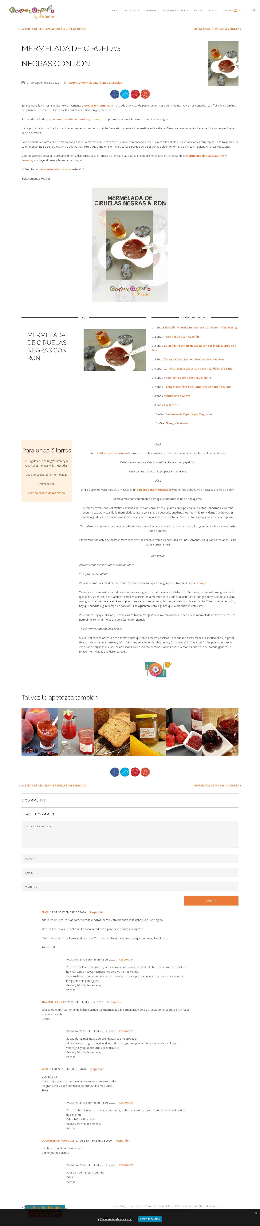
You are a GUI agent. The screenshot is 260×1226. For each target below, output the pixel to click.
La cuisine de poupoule (57, 1140)
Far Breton (171, 405)
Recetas (130, 10)
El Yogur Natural (177, 423)
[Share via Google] (145, 93)
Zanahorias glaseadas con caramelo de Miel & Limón (199, 368)
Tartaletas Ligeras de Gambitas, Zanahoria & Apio (197, 387)
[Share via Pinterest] (135, 93)
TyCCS (213, 10)
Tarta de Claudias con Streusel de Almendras (194, 359)
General (74, 82)
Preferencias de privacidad (116, 1219)
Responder (97, 912)
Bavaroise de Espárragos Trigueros (189, 414)
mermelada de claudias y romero (79, 119)
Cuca (45, 912)
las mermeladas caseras (55, 169)
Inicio (115, 10)
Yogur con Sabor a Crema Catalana (187, 377)
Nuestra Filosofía (175, 10)
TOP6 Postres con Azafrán (181, 336)
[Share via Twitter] (124, 93)
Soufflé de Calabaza (177, 396)
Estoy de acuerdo (150, 1218)
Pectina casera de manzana (46, 493)
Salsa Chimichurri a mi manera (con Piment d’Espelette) (200, 327)
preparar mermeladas (99, 105)
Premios (151, 10)
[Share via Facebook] (114, 93)
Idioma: (228, 10)
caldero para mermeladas (114, 453)
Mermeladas (89, 82)
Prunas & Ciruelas (110, 82)
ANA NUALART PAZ (53, 1002)
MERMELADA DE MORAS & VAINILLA (216, 29)
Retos (198, 10)
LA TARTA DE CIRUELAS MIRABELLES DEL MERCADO (53, 29)
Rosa (45, 1069)
